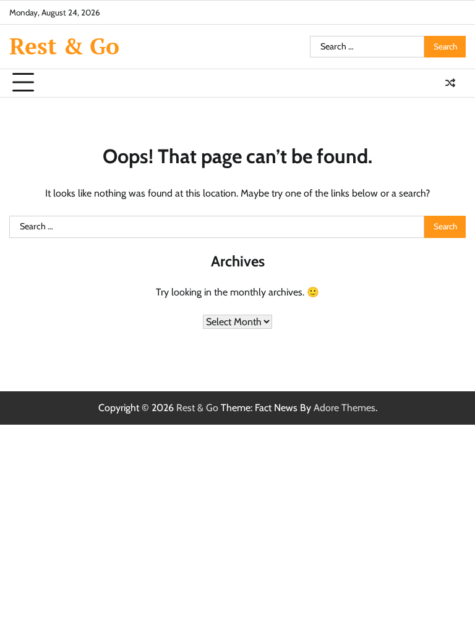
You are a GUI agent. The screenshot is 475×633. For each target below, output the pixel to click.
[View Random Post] (450, 83)
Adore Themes (344, 408)
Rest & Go (64, 46)
